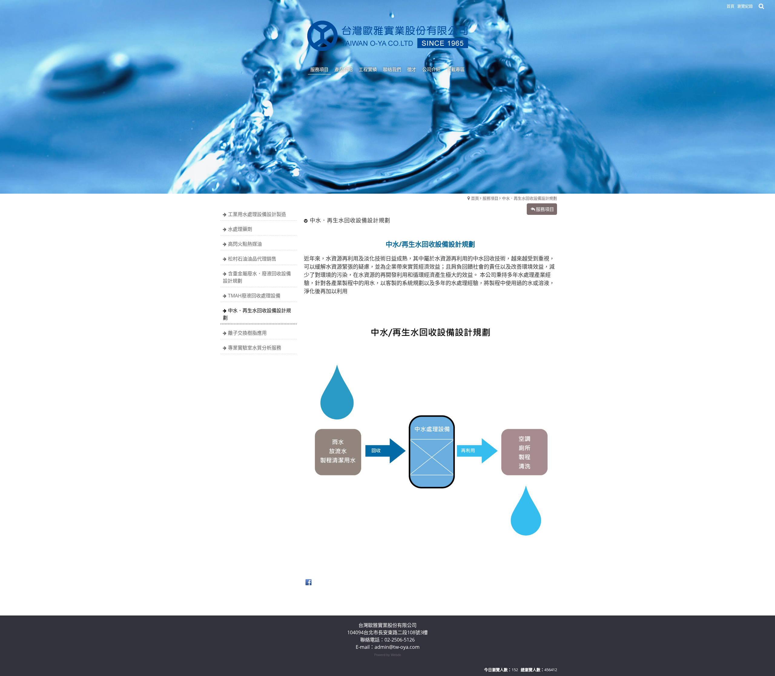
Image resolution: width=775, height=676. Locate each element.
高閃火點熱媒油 (245, 244)
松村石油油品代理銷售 (252, 258)
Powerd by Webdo (387, 655)
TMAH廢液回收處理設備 (254, 295)
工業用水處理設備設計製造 (257, 214)
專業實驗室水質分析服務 (254, 347)
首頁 (475, 198)
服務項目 (490, 198)
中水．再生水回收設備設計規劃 (529, 198)
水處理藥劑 (240, 229)
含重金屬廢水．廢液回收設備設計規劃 (257, 277)
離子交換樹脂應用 (247, 333)
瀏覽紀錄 (745, 6)
